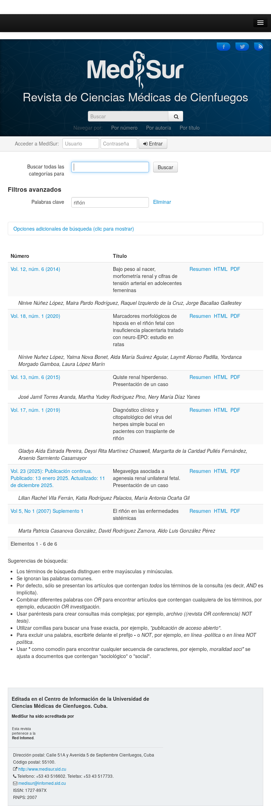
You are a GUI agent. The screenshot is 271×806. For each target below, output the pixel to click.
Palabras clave (47, 201)
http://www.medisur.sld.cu (42, 769)
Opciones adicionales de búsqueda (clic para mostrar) (73, 228)
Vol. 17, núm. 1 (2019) (35, 409)
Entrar (155, 143)
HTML (221, 268)
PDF (235, 268)
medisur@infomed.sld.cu (42, 783)
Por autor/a (158, 127)
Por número (124, 127)
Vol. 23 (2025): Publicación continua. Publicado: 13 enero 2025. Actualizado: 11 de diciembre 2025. (58, 477)
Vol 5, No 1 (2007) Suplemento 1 (47, 510)
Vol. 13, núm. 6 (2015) (35, 376)
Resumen (200, 268)
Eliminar (162, 201)
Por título (190, 127)
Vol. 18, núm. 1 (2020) (35, 315)
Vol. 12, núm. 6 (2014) (35, 268)
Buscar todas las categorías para (45, 170)
